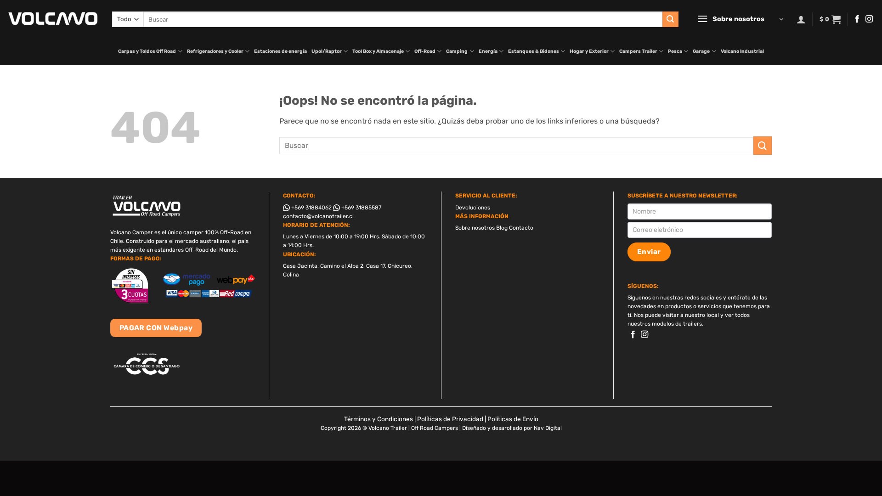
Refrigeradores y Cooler (215, 51)
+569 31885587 (360, 207)
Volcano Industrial (742, 51)
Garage (701, 51)
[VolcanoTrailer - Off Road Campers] (52, 18)
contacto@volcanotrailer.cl (318, 216)
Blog (502, 228)
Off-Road (424, 51)
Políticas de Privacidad (450, 419)
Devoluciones (472, 207)
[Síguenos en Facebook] (857, 19)
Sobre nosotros (475, 228)
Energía (488, 51)
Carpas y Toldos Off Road (147, 51)
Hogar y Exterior (589, 51)
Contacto (521, 228)
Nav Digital (548, 428)
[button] (740, 19)
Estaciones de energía (280, 51)
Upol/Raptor (326, 51)
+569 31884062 (311, 207)
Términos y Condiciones (378, 419)
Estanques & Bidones (533, 51)
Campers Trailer (638, 51)
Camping (457, 51)
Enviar (649, 252)
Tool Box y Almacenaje (378, 51)
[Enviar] (670, 19)
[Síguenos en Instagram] (869, 19)
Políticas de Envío (512, 419)
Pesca (675, 51)
